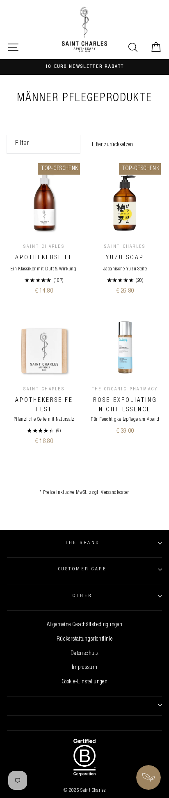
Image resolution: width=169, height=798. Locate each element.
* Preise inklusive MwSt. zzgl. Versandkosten (84, 493)
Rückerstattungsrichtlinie (84, 639)
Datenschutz (84, 654)
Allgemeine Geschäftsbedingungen (84, 625)
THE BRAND (82, 543)
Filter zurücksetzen (112, 145)
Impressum (84, 668)
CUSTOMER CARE (82, 569)
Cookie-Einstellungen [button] (84, 682)
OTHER (82, 596)
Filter (22, 144)
